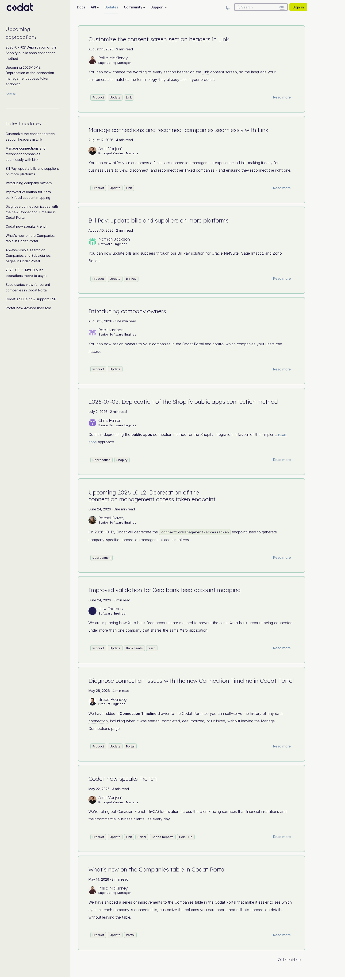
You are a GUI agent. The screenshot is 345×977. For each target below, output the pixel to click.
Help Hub (185, 837)
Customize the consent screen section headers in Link (30, 136)
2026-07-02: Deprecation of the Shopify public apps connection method (31, 52)
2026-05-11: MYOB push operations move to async (26, 273)
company (96, 539)
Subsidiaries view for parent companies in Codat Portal (28, 287)
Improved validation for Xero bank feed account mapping (28, 195)
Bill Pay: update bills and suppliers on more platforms (32, 171)
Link (205, 72)
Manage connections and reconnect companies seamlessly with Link (26, 154)
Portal (130, 746)
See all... (12, 94)
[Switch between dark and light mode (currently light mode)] (228, 7)
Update (115, 97)
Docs (81, 7)
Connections (99, 728)
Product (98, 97)
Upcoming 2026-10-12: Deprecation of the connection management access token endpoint (30, 75)
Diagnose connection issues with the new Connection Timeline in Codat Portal (32, 212)
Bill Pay (131, 278)
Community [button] (133, 7)
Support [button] (157, 7)
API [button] (93, 7)
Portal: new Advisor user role (28, 308)
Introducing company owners (29, 183)
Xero (151, 648)
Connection (130, 713)
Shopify (121, 460)
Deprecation (101, 460)
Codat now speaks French (26, 226)
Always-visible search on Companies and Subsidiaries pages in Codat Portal (28, 255)
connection (181, 162)
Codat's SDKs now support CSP (31, 299)
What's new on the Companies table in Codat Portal (30, 238)
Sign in (298, 7)
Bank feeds (134, 648)
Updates (111, 7)
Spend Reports (162, 837)
